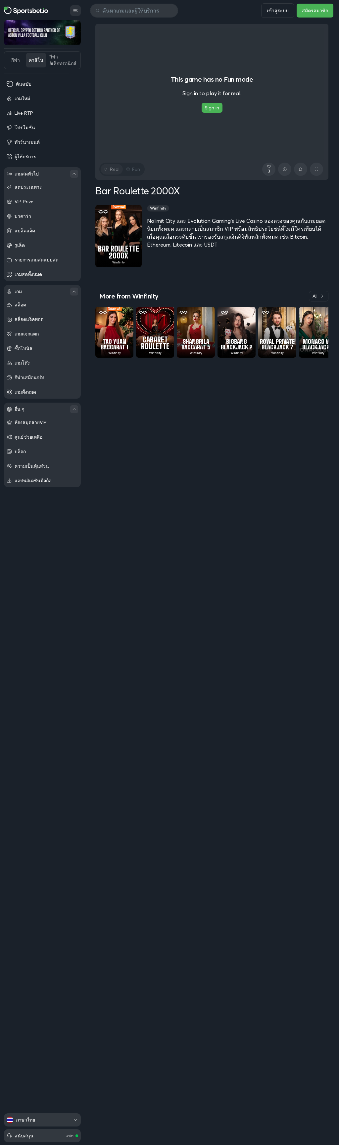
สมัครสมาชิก (315, 11)
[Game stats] (284, 169)
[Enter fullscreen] (316, 169)
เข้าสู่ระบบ (278, 11)
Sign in (212, 108)
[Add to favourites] (300, 169)
